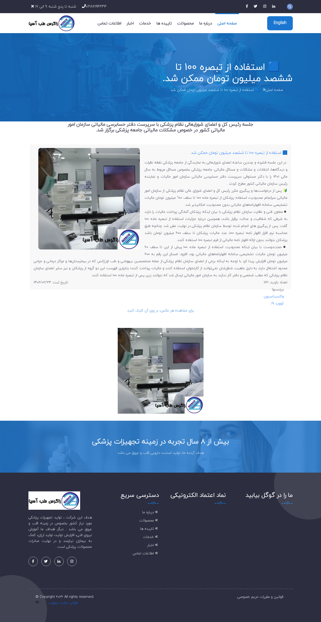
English (280, 22)
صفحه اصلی (227, 23)
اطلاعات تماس (109, 23)
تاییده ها (164, 23)
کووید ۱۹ (277, 303)
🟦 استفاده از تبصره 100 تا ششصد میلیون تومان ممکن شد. (214, 90)
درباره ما (205, 23)
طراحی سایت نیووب (63, 602)
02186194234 (96, 6)
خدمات (145, 23)
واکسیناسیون (274, 296)
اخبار (130, 23)
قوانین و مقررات (271, 597)
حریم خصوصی (247, 597)
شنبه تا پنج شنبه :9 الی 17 (55, 6)
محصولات (185, 23)
